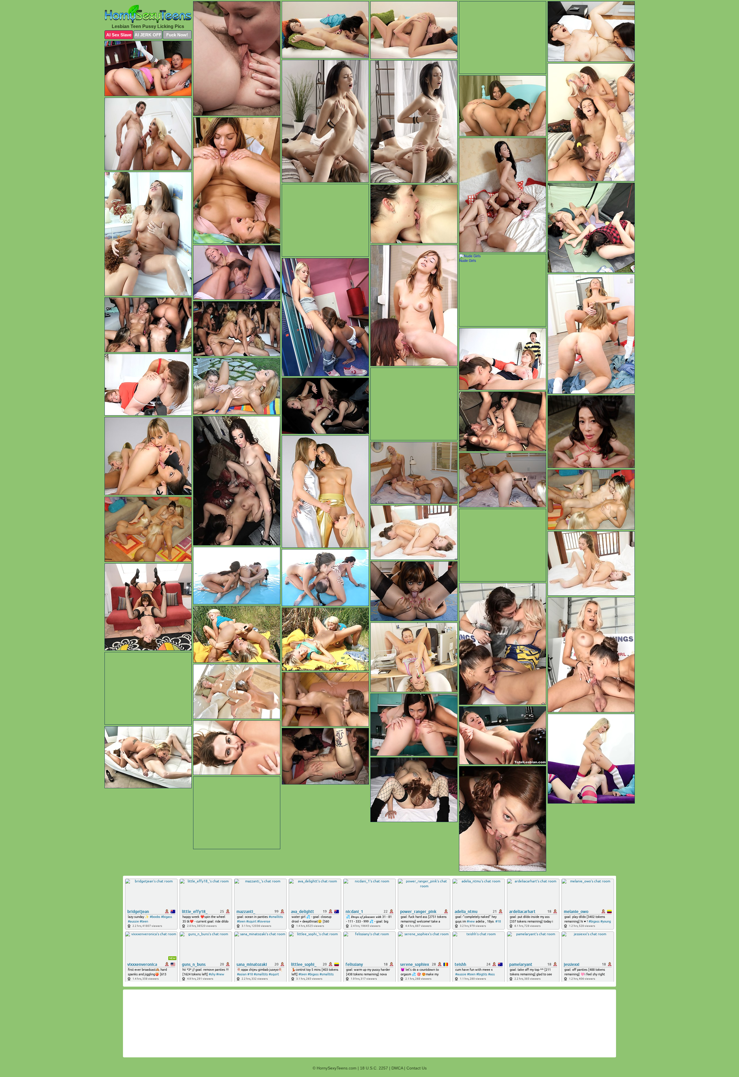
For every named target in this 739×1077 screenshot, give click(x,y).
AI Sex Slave (118, 34)
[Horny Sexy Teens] (148, 14)
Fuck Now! (177, 34)
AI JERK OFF (148, 34)
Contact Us (416, 1068)
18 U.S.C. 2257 (374, 1068)
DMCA (397, 1068)
